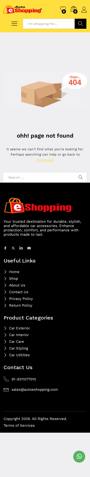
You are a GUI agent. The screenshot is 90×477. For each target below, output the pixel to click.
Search (80, 24)
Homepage (45, 160)
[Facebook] (6, 247)
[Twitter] (14, 247)
